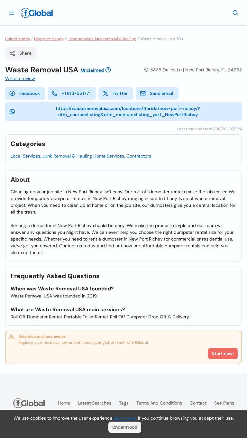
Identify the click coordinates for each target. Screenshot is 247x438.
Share (25, 53)
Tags (124, 403)
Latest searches (94, 403)
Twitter (120, 93)
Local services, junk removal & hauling (102, 38)
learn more (125, 418)
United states (17, 38)
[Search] (235, 12)
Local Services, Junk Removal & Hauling (51, 156)
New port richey (48, 38)
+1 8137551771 (76, 93)
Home (64, 403)
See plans (224, 403)
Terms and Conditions (159, 403)
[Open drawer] (11, 12)
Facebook (29, 93)
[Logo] (37, 12)
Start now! (223, 353)
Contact (198, 403)
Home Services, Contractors (122, 156)
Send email (161, 93)
